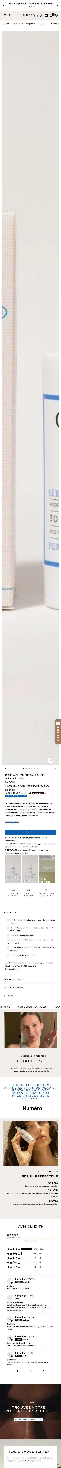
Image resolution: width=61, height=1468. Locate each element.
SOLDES (6, 24)
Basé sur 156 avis (14, 1237)
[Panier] (51, 15)
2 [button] (24, 1371)
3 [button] (30, 1371)
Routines (55, 24)
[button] (13, 1249)
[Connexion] (41, 15)
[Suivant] (54, 769)
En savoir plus (12, 822)
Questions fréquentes (15, 988)
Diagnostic (30, 24)
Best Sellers (18, 24)
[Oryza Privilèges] (46, 15)
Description (10, 912)
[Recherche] (9, 15)
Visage (42, 24)
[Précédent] (6, 769)
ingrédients (10, 996)
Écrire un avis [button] (30, 1241)
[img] (20, 1279)
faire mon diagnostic (28, 1419)
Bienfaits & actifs (13, 980)
